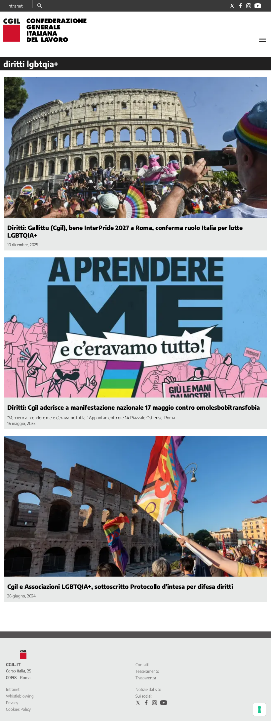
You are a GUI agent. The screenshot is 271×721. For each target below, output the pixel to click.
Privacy (12, 702)
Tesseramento (147, 671)
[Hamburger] (262, 40)
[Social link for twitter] (232, 5)
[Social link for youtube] (257, 5)
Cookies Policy (18, 709)
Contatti (142, 664)
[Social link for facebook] (240, 5)
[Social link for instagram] (248, 5)
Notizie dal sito (148, 689)
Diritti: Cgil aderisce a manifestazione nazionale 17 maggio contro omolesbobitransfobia (133, 407)
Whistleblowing (20, 696)
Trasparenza (146, 677)
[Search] (39, 6)
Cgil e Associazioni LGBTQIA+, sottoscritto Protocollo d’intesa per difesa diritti (120, 586)
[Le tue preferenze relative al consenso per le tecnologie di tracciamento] (259, 709)
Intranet (15, 6)
